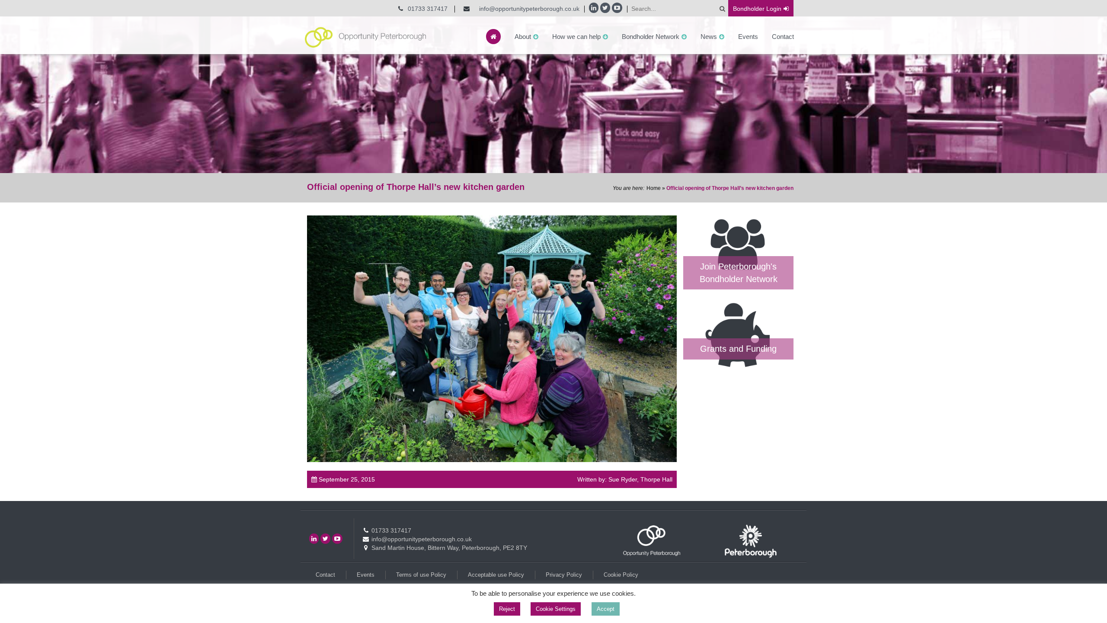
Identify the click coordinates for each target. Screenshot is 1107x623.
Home (653, 188)
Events (748, 36)
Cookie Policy (621, 575)
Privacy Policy (564, 575)
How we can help (576, 36)
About (523, 36)
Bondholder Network (650, 36)
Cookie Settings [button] (556, 609)
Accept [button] (605, 609)
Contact (783, 36)
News (709, 36)
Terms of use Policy (421, 575)
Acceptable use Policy (496, 575)
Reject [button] (507, 609)
